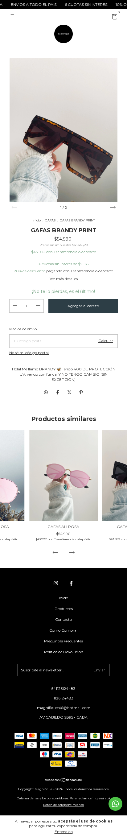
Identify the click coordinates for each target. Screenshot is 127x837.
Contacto (63, 619)
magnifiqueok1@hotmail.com (63, 707)
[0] (113, 17)
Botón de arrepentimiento (63, 805)
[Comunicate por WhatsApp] (115, 804)
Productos (64, 608)
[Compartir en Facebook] (58, 392)
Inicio (36, 220)
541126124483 (63, 688)
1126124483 (63, 698)
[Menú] (13, 16)
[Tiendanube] (63, 780)
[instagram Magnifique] (55, 583)
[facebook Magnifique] (71, 583)
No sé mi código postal (29, 352)
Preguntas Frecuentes (63, 641)
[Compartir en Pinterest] (81, 392)
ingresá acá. (101, 798)
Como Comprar (63, 630)
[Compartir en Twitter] (70, 392)
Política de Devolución (63, 651)
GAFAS (50, 220)
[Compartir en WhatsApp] (46, 392)
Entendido (64, 831)
